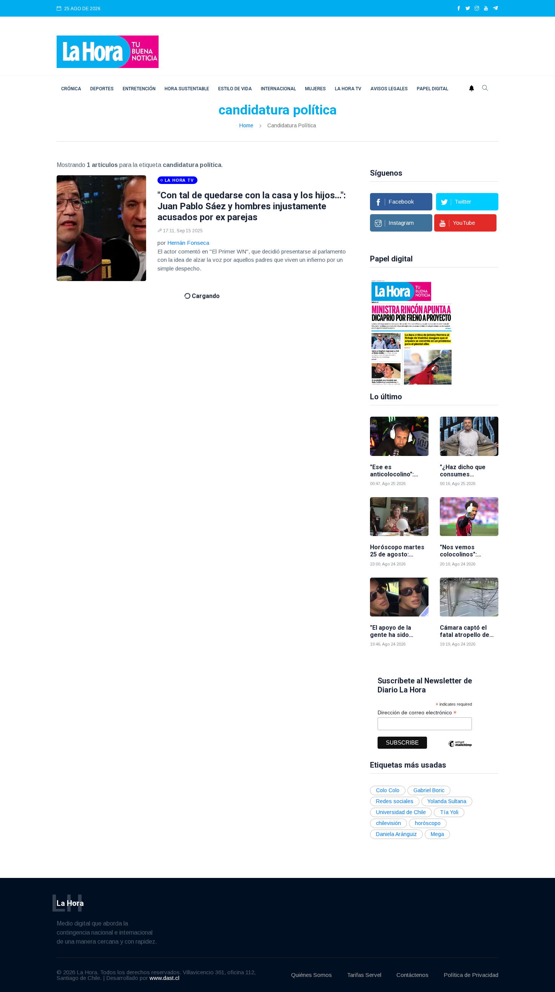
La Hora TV (348, 88)
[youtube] (486, 8)
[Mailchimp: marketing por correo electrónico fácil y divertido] (460, 749)
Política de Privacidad (471, 975)
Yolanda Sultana (446, 801)
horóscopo (428, 823)
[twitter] (468, 8)
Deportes (102, 88)
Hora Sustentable (187, 88)
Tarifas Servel (364, 975)
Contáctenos (412, 975)
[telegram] (495, 8)
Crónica (71, 88)
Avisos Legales (389, 88)
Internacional (278, 88)
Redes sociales (394, 801)
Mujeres (315, 88)
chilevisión (388, 823)
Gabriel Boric (428, 790)
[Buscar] (485, 89)
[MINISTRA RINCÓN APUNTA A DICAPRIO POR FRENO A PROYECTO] (411, 332)
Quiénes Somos (311, 975)
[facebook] (458, 8)
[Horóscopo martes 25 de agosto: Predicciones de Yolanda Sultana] (399, 516)
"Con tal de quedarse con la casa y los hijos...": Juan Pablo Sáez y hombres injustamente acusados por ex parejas (251, 206)
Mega (437, 834)
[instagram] (477, 8)
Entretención (139, 88)
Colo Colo (387, 790)
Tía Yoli (449, 812)
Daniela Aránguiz (396, 834)
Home (246, 125)
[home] (108, 51)
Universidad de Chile (401, 812)
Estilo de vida (235, 88)
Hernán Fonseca (188, 243)
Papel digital (432, 88)
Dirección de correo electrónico (417, 712)
